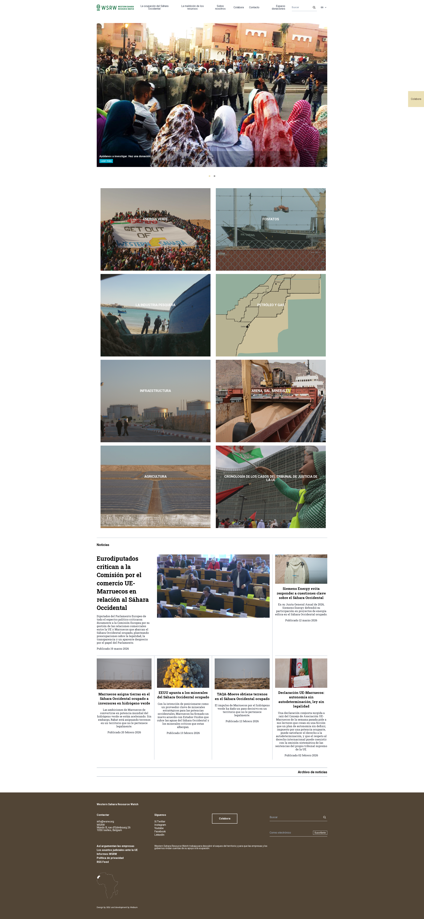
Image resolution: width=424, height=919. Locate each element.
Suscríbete (320, 832)
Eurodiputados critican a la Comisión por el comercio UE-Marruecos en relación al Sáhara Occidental (123, 583)
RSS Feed (103, 862)
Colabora (416, 99)
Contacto (254, 7)
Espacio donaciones (278, 7)
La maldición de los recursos (192, 7)
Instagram (160, 824)
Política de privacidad (110, 858)
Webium (134, 907)
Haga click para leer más (156, 229)
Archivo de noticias (312, 772)
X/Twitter (159, 821)
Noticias (103, 545)
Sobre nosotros (220, 7)
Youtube (159, 828)
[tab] (209, 176)
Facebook (160, 831)
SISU (108, 907)
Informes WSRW (107, 854)
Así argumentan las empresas (115, 846)
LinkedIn (159, 834)
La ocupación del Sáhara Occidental (154, 7)
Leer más (106, 160)
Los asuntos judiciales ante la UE (117, 850)
